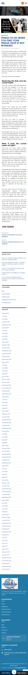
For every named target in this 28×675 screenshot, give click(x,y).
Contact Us (4, 630)
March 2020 (5, 514)
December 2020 (6, 488)
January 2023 (6, 417)
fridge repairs (4, 35)
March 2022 (5, 445)
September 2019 (6, 532)
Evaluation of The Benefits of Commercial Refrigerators (12, 234)
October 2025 (6, 322)
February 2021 (6, 483)
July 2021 (4, 468)
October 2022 (6, 425)
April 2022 (4, 442)
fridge (4, 226)
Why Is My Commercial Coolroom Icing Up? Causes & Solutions (13, 269)
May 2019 (4, 543)
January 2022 (6, 451)
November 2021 (6, 457)
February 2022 (6, 448)
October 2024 (6, 356)
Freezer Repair (6, 294)
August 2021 (5, 465)
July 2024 (4, 365)
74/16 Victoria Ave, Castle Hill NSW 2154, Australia (15, 653)
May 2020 (4, 509)
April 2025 (4, 339)
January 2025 (6, 348)
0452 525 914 (7, 649)
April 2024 (4, 373)
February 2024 (6, 379)
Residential (4, 606)
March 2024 (5, 376)
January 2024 (6, 382)
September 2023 (6, 394)
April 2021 (4, 477)
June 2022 (5, 437)
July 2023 (4, 399)
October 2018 (6, 563)
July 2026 (4, 316)
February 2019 (6, 552)
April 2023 (4, 408)
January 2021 (6, 486)
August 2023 (5, 396)
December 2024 (6, 350)
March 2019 (5, 549)
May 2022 (4, 440)
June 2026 (5, 319)
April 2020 (4, 511)
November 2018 (6, 560)
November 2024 (6, 353)
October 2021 (6, 460)
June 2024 (5, 368)
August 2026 (5, 313)
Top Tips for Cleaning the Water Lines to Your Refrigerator (13, 242)
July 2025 (4, 330)
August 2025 (5, 327)
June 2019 (5, 540)
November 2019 (6, 526)
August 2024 (5, 362)
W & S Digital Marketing (20, 667)
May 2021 (4, 474)
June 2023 (5, 402)
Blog (3, 291)
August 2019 (5, 534)
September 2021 (6, 463)
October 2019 (6, 529)
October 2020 (6, 494)
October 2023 (6, 391)
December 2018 (6, 557)
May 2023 (4, 405)
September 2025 (6, 325)
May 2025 (4, 336)
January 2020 (6, 520)
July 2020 (4, 503)
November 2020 (6, 491)
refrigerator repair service (9, 299)
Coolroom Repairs (6, 612)
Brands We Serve (6, 609)
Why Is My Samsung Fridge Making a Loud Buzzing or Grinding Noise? (14, 258)
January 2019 (6, 555)
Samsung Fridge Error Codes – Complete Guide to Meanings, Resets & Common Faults (13, 264)
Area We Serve (5, 614)
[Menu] (26, 3)
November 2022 (6, 422)
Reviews (3, 627)
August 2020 (5, 500)
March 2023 (5, 411)
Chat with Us (6, 673)
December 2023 (6, 385)
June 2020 (5, 506)
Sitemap (3, 632)
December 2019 (6, 523)
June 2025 (5, 333)
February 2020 (6, 517)
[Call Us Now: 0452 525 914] (22, 3)
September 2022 (6, 428)
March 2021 (5, 480)
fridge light (10, 226)
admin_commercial (15, 48)
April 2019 (4, 546)
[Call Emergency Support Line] (14, 672)
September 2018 (6, 566)
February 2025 (6, 345)
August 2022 (5, 431)
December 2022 (6, 419)
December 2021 (6, 454)
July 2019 (4, 537)
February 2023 (6, 414)
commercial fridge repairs (18, 180)
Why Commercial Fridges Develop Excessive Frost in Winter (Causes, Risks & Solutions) (13, 278)
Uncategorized (6, 302)
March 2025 (5, 342)
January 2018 (6, 569)
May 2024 (4, 371)
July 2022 (4, 434)
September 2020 (6, 497)
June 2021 (5, 471)
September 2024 (6, 359)
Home (3, 604)
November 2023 (6, 388)
